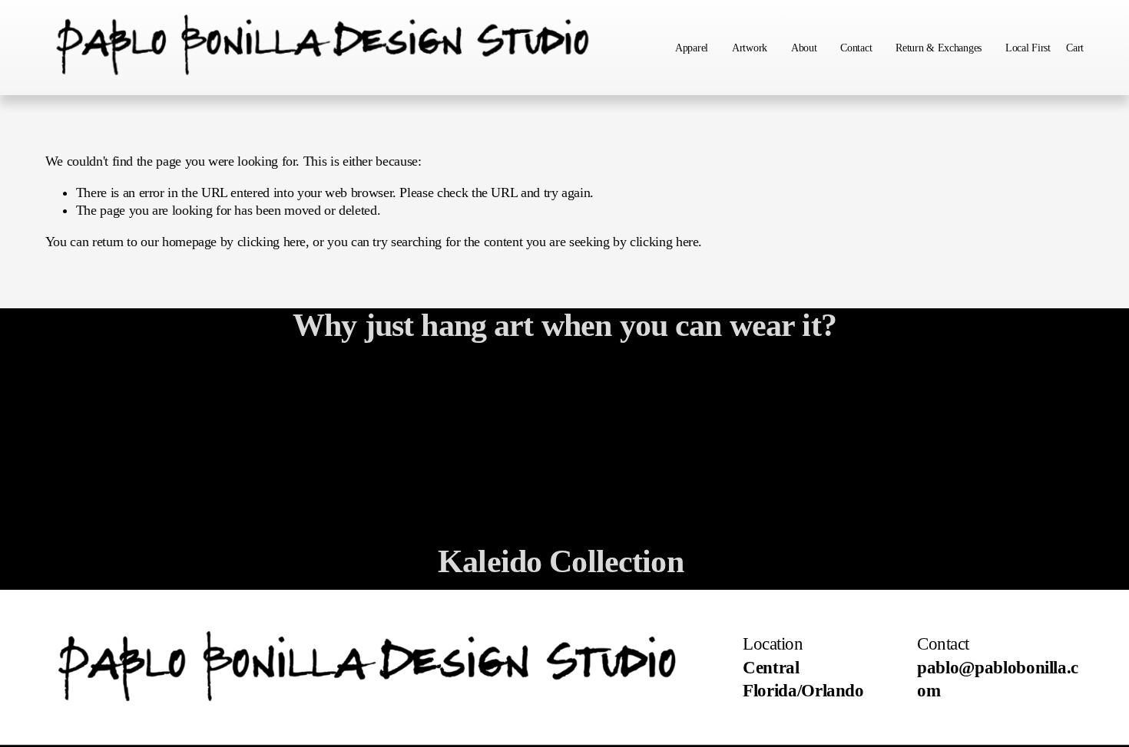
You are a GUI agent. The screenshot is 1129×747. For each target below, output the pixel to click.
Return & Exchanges (939, 47)
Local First (1028, 47)
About (804, 47)
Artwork (749, 47)
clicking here (271, 241)
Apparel (691, 47)
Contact (856, 47)
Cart (1075, 47)
